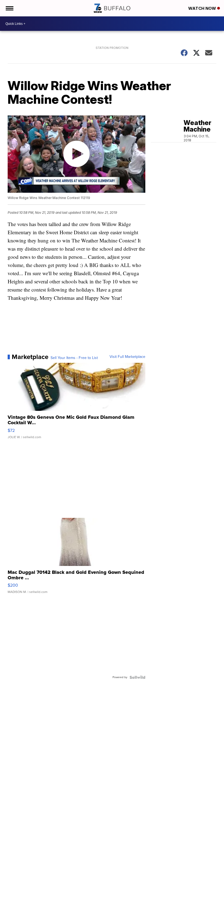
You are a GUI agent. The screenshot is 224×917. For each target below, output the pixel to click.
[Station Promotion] (112, 55)
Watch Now (202, 8)
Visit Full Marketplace (127, 357)
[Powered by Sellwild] (137, 677)
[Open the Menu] (9, 8)
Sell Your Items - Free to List (74, 358)
